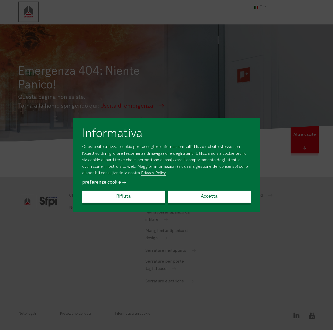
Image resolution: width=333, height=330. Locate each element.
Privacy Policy (153, 173)
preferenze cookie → (104, 182)
